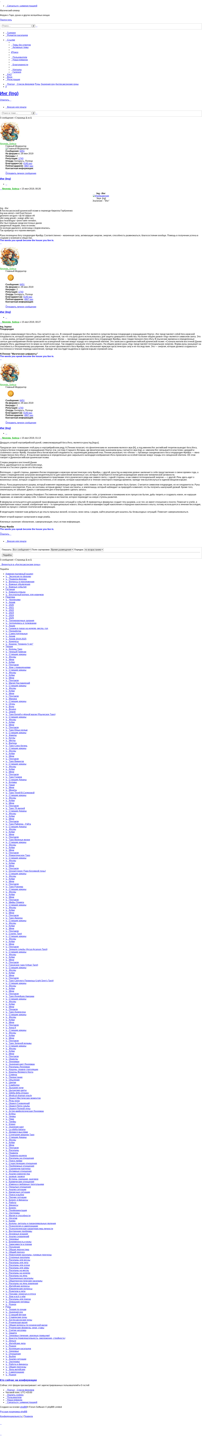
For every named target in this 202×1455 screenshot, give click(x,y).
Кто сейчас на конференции (18, 1380)
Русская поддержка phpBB (13, 1411)
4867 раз (28, 166)
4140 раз (27, 163)
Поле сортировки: (41, 549)
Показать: (7, 549)
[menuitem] (21, 6)
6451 (22, 151)
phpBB (23, 1407)
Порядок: (79, 549)
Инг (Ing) (9, 93)
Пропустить (6, 20)
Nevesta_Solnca (8, 143)
